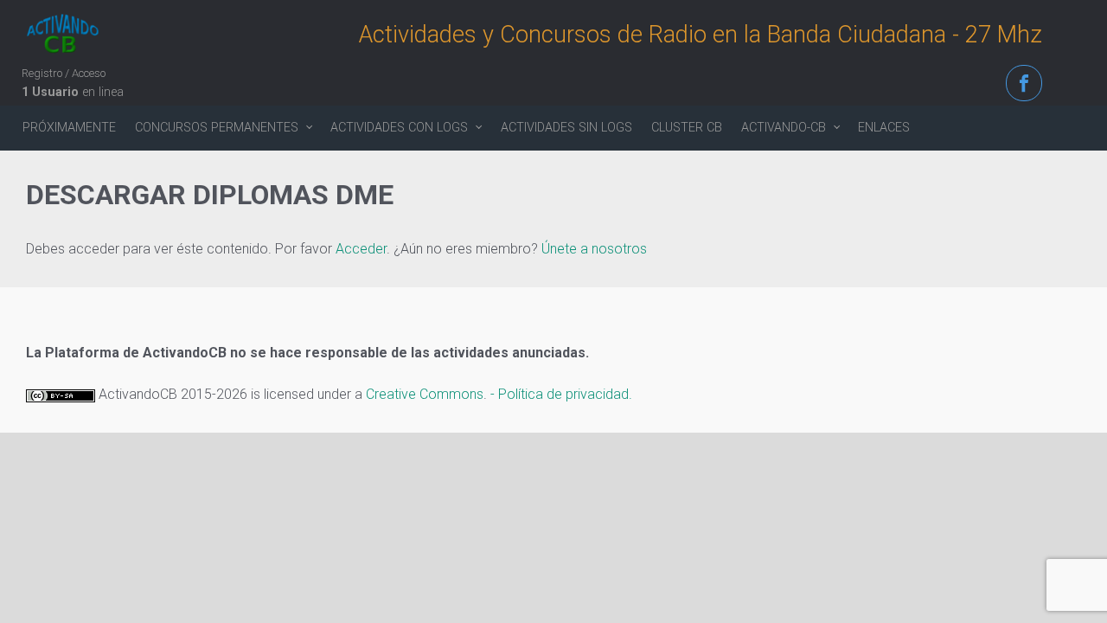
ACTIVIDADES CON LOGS (399, 127)
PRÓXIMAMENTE (69, 127)
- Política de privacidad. (561, 394)
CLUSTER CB (686, 127)
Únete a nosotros (594, 249)
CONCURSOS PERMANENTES (216, 127)
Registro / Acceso (64, 73)
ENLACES (884, 127)
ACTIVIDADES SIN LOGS (566, 127)
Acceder (361, 249)
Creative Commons (424, 394)
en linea (73, 92)
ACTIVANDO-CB (783, 127)
